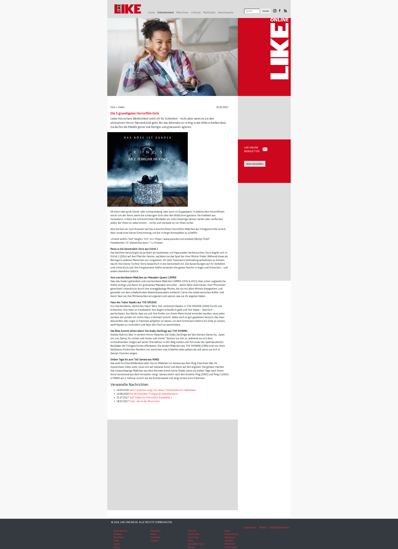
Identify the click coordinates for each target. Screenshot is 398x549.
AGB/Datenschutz (279, 527)
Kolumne (117, 534)
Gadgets (154, 540)
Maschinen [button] (182, 12)
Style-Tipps (193, 537)
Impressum (250, 527)
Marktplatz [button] (209, 12)
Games (116, 544)
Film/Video (118, 537)
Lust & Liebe (193, 534)
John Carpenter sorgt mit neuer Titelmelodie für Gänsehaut (162, 390)
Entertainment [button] (165, 12)
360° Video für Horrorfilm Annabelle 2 (150, 397)
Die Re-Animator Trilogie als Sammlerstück (153, 393)
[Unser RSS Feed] (285, 10)
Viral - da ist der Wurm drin (144, 401)
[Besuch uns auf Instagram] (275, 10)
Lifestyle (192, 531)
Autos (153, 534)
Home (151, 12)
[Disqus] (173, 464)
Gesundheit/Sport (196, 544)
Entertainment (120, 531)
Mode (190, 540)
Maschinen (155, 531)
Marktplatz (230, 544)
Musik (116, 540)
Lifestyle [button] (196, 12)
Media (262, 527)
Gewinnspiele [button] (225, 12)
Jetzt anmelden (254, 163)
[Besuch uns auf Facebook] (280, 10)
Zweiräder (155, 537)
